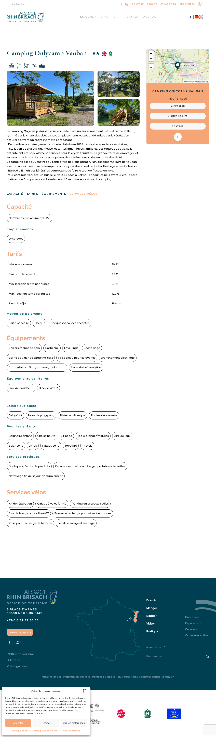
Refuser (46, 723)
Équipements (54, 193)
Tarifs (32, 193)
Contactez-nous (20, 632)
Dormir (151, 600)
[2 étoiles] (96, 53)
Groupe (152, 4)
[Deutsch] (197, 17)
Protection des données (76, 676)
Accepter (18, 723)
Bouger (151, 615)
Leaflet (189, 81)
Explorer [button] (88, 16)
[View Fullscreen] (151, 66)
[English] (201, 17)
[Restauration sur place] (19, 66)
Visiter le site (177, 116)
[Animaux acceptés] (27, 66)
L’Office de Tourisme (21, 654)
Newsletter (153, 647)
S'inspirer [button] (109, 16)
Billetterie (13, 660)
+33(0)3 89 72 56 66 (23, 620)
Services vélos (84, 193)
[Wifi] (11, 66)
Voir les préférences (74, 723)
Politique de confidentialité (48, 730)
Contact (137, 4)
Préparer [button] (130, 16)
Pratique (152, 631)
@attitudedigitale (150, 676)
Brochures (187, 4)
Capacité (15, 193)
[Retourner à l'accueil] (29, 17)
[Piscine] (42, 66)
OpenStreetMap (201, 81)
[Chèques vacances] (34, 66)
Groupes (191, 629)
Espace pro (168, 4)
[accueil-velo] (110, 53)
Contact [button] (177, 126)
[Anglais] (104, 53)
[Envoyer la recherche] (207, 656)
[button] (85, 691)
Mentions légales (71, 730)
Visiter (150, 623)
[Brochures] (200, 4)
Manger (151, 608)
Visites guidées (17, 666)
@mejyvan (168, 676)
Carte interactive (196, 635)
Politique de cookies (22, 730)
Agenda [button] (149, 16)
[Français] (192, 17)
